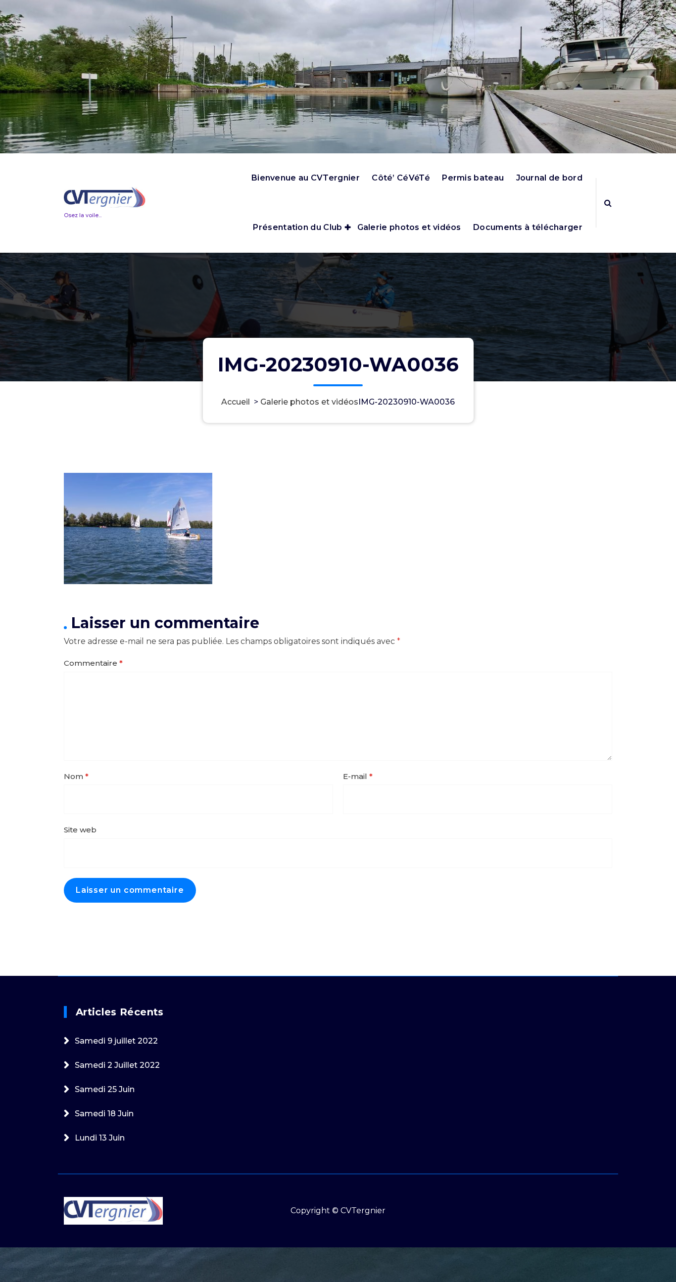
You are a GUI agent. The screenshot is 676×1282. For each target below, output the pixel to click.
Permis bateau (473, 178)
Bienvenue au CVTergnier (305, 178)
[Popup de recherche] (608, 203)
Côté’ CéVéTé (401, 178)
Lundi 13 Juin (100, 1138)
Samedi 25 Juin (105, 1089)
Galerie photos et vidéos (409, 227)
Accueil (235, 402)
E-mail (358, 776)
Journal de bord (549, 178)
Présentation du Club (297, 227)
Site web (80, 829)
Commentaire (93, 663)
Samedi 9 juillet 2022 (116, 1041)
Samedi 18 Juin (104, 1113)
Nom (76, 776)
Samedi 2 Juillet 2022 (117, 1065)
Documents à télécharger (527, 227)
